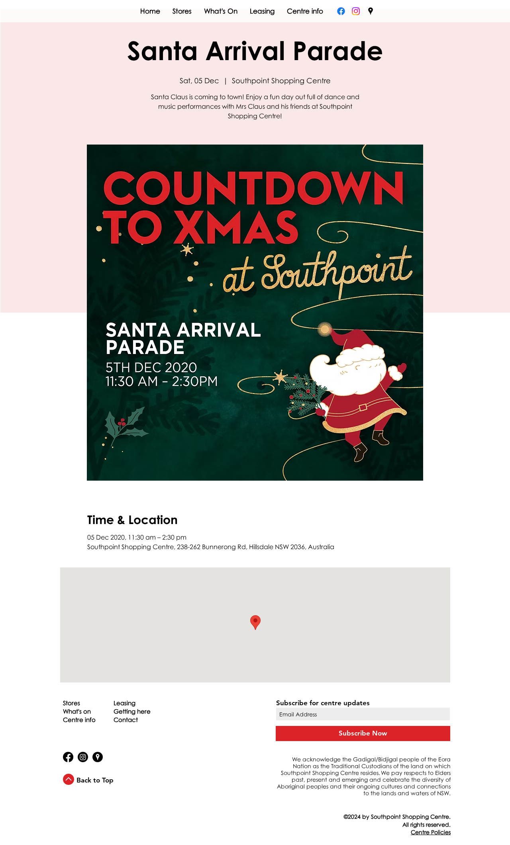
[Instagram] (356, 11)
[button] (431, 832)
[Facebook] (341, 11)
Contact (126, 719)
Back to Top (95, 780)
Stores (71, 702)
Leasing (124, 702)
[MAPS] (97, 757)
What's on (77, 711)
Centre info (79, 719)
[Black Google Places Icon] (370, 11)
